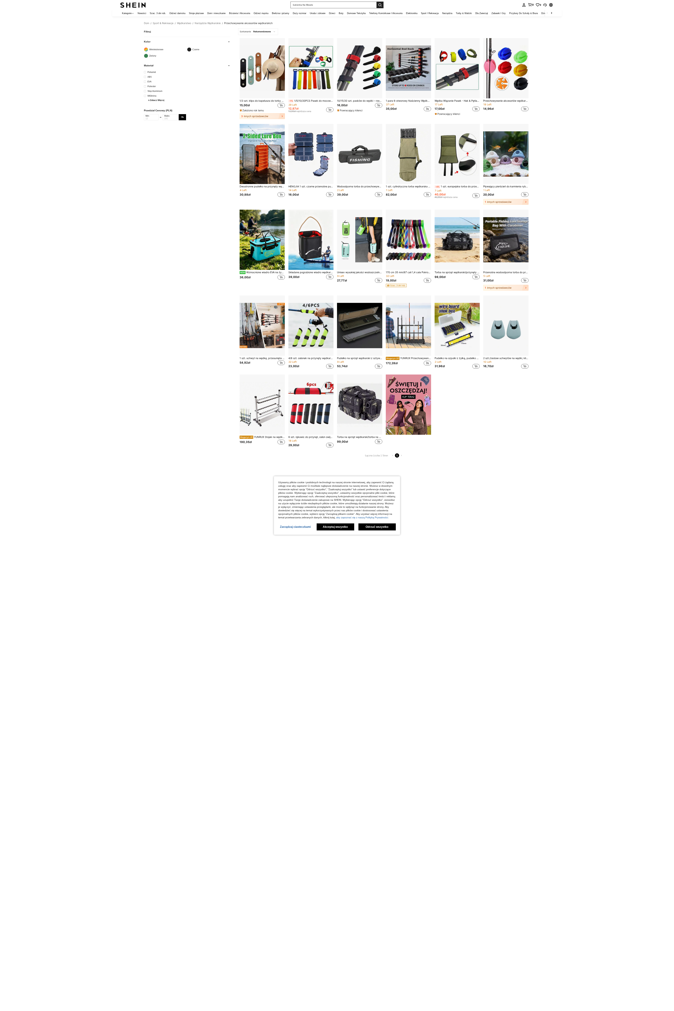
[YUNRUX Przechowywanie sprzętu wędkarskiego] (408, 326)
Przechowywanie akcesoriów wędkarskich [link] (248, 23)
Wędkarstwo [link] (184, 23)
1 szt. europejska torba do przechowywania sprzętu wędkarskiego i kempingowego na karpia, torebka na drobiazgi (457, 186)
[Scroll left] (547, 13)
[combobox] (258, 31)
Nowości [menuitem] (142, 13)
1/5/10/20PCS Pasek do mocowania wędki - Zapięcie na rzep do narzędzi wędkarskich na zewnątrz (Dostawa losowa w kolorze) (311, 100)
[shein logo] (133, 5)
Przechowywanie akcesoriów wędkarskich (505, 100)
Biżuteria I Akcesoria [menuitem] (239, 13)
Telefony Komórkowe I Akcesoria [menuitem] (385, 13)
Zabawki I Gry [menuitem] (498, 13)
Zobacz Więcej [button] (157, 100)
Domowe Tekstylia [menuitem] (356, 13)
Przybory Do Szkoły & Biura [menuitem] (523, 13)
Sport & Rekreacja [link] (163, 23)
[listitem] (262, 78)
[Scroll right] (551, 13)
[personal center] (524, 5)
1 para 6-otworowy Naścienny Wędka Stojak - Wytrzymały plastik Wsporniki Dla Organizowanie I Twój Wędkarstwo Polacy (408, 100)
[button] (545, 5)
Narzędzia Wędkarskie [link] (208, 23)
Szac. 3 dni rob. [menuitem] (158, 13)
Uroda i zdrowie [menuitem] (317, 13)
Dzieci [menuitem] (332, 13)
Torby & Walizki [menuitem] (464, 13)
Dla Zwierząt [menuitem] (481, 13)
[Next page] (401, 455)
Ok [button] (182, 117)
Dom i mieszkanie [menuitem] (216, 13)
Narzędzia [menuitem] (447, 13)
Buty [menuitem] (341, 13)
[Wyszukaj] (380, 5)
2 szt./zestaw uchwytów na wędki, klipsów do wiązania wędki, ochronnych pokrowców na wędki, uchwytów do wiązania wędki (505, 358)
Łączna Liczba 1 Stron (376, 455)
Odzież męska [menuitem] (261, 13)
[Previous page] (393, 455)
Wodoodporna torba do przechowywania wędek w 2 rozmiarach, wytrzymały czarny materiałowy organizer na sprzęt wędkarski (359, 186)
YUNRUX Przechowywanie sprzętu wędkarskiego (408, 358)
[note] (252, 110)
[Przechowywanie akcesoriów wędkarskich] (505, 68)
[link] (531, 5)
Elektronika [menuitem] (411, 13)
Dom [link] (146, 23)
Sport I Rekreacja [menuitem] (430, 13)
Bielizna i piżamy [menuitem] (280, 13)
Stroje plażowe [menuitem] (196, 13)
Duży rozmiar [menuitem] (299, 13)
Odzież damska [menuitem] (177, 13)
